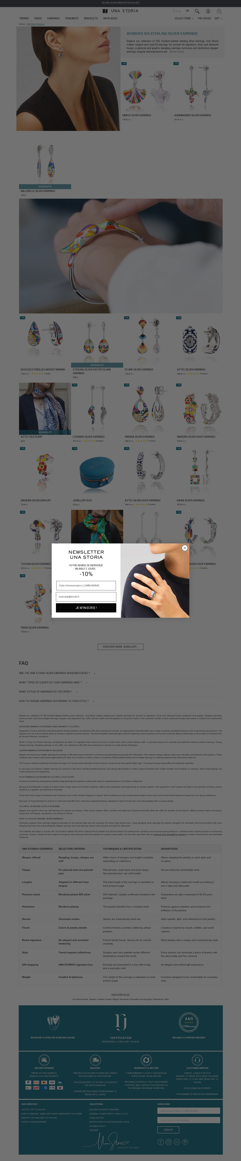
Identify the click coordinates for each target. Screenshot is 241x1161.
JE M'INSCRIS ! (86, 608)
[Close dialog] (185, 548)
